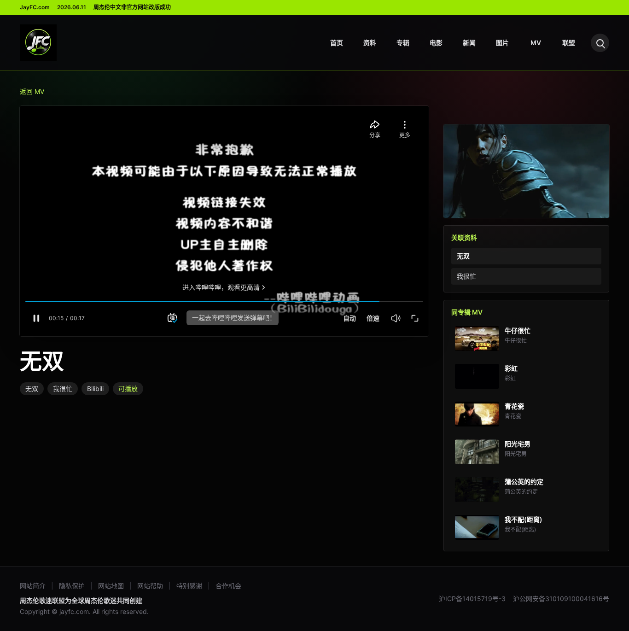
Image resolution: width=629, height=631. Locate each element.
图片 (502, 43)
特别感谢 (189, 586)
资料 (369, 43)
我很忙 (62, 388)
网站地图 (111, 586)
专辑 (402, 43)
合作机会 (228, 586)
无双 (31, 388)
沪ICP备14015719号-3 (472, 598)
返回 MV (32, 91)
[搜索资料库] (600, 43)
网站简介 (33, 586)
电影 (436, 43)
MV (535, 43)
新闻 (469, 43)
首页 (336, 43)
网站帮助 (150, 586)
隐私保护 (72, 586)
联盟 (568, 43)
